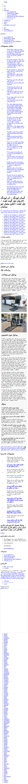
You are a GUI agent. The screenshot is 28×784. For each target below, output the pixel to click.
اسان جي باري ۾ (8, 19)
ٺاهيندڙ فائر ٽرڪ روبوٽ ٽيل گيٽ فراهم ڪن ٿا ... (15, 465)
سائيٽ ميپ (13, 572)
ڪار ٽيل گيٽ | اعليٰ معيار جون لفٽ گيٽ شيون (14, 521)
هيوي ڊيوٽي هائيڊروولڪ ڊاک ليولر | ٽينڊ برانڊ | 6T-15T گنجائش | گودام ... (15, 55)
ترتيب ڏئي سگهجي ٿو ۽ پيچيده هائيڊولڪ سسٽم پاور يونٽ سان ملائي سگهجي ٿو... (15, 182)
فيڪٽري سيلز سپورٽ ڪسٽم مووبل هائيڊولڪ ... (15, 511)
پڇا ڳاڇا (3, 533)
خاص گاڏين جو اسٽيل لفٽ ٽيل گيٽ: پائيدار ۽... (15, 476)
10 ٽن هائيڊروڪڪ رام (6, 578)
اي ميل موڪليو (4, 588)
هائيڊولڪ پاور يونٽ (12, 14)
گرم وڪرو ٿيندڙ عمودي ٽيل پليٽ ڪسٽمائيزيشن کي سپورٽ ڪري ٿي (15, 158)
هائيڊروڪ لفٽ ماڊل (8, 573)
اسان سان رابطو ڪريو (9, 25)
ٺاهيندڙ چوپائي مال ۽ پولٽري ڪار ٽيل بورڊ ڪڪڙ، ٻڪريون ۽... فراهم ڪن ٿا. (15, 127)
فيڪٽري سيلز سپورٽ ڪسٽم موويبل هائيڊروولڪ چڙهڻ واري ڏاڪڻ (15, 137)
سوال (5, 23)
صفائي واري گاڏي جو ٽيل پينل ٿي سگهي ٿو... (14, 487)
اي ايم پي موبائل (5, 572)
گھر (5, 8)
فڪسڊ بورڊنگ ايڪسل (12, 13)
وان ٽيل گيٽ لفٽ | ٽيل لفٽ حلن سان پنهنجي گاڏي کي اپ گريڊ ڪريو (15, 93)
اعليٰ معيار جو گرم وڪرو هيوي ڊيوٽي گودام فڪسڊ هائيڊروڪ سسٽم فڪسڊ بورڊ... (15, 192)
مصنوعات (6, 10)
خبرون (5, 22)
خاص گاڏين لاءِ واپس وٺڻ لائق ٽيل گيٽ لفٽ (12, 446)
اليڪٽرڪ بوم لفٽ (19, 575)
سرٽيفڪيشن (7, 20)
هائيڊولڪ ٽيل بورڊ (11, 11)
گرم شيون (19, 572)
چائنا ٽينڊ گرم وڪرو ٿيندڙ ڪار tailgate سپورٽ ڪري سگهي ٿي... (15, 500)
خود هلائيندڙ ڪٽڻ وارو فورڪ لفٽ (15, 16)
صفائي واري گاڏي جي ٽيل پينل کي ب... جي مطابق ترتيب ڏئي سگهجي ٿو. (14, 148)
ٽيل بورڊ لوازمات (11, 17)
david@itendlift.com (9, 548)
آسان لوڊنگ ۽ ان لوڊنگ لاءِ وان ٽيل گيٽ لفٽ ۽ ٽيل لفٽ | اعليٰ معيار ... (15, 75)
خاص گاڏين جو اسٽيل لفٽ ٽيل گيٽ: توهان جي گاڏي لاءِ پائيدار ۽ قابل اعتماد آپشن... (15, 65)
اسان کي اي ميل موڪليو (7, 263)
